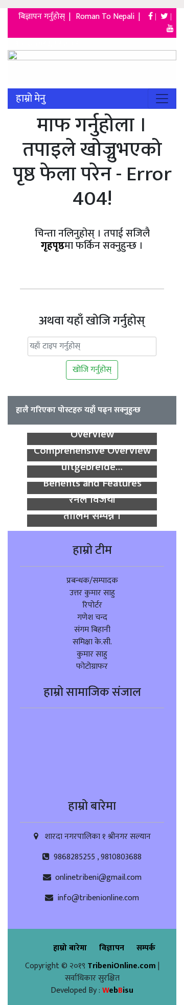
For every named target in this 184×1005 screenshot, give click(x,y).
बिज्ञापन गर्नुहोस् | (45, 17)
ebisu (117, 990)
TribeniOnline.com (122, 966)
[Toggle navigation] (162, 98)
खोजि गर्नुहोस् (92, 370)
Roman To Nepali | (111, 17)
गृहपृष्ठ (52, 245)
